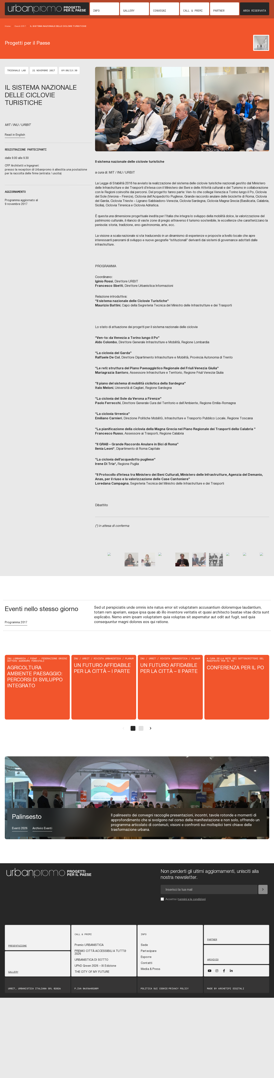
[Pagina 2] (141, 728)
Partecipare (149, 951)
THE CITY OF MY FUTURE (92, 971)
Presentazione (17, 946)
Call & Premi (193, 10)
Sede (144, 945)
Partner (219, 10)
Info (96, 10)
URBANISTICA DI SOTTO (92, 959)
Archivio (213, 959)
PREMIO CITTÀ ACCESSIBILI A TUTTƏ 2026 (100, 952)
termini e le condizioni (192, 899)
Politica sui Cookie (154, 988)
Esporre (146, 957)
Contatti (146, 963)
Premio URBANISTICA (89, 945)
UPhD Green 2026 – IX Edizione (95, 965)
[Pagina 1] (133, 728)
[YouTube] (209, 970)
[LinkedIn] (231, 970)
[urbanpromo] (47, 8)
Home (8, 26)
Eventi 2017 (20, 26)
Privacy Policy (178, 988)
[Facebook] (224, 970)
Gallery (129, 10)
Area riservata (254, 10)
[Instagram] (216, 970)
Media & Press (150, 969)
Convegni (159, 10)
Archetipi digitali (231, 988)
